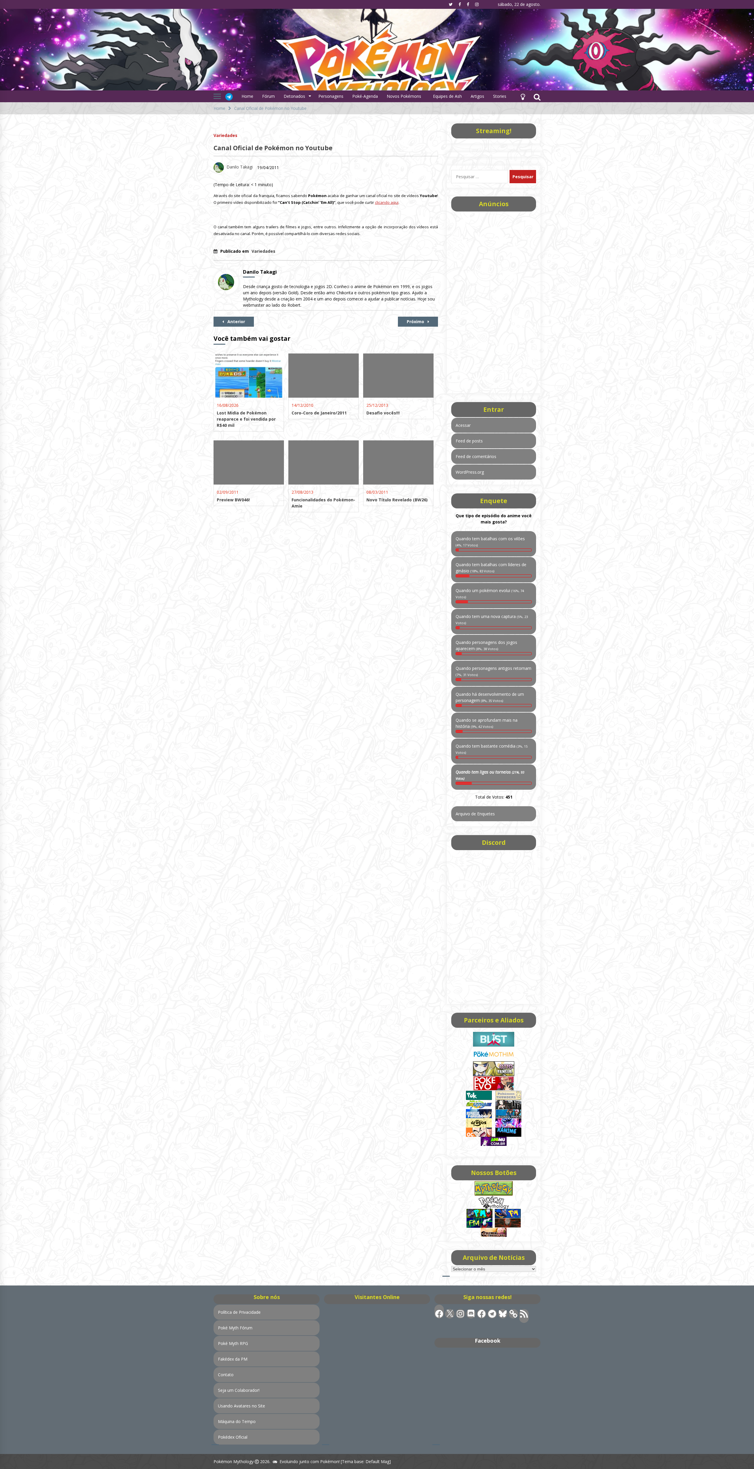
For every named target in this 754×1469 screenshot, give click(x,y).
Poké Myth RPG (233, 1343)
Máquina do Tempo (237, 1421)
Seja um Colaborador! (238, 1390)
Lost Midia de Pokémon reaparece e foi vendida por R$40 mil (246, 419)
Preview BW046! (233, 500)
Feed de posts (469, 441)
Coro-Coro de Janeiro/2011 (319, 413)
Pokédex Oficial (232, 1437)
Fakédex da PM (232, 1359)
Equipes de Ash (447, 96)
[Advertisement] (493, 300)
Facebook (487, 1340)
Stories (499, 96)
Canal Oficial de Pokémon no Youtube (273, 148)
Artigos (477, 96)
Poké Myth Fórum (235, 1328)
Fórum (268, 96)
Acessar (463, 425)
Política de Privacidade (239, 1312)
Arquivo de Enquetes (475, 814)
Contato (226, 1374)
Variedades (225, 135)
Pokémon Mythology (234, 1461)
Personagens (330, 96)
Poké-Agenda (365, 96)
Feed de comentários (476, 456)
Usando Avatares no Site (241, 1406)
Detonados (294, 96)
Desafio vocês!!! (383, 413)
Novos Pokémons (404, 96)
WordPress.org (470, 472)
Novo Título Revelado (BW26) (397, 500)
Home (247, 96)
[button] (522, 96)
